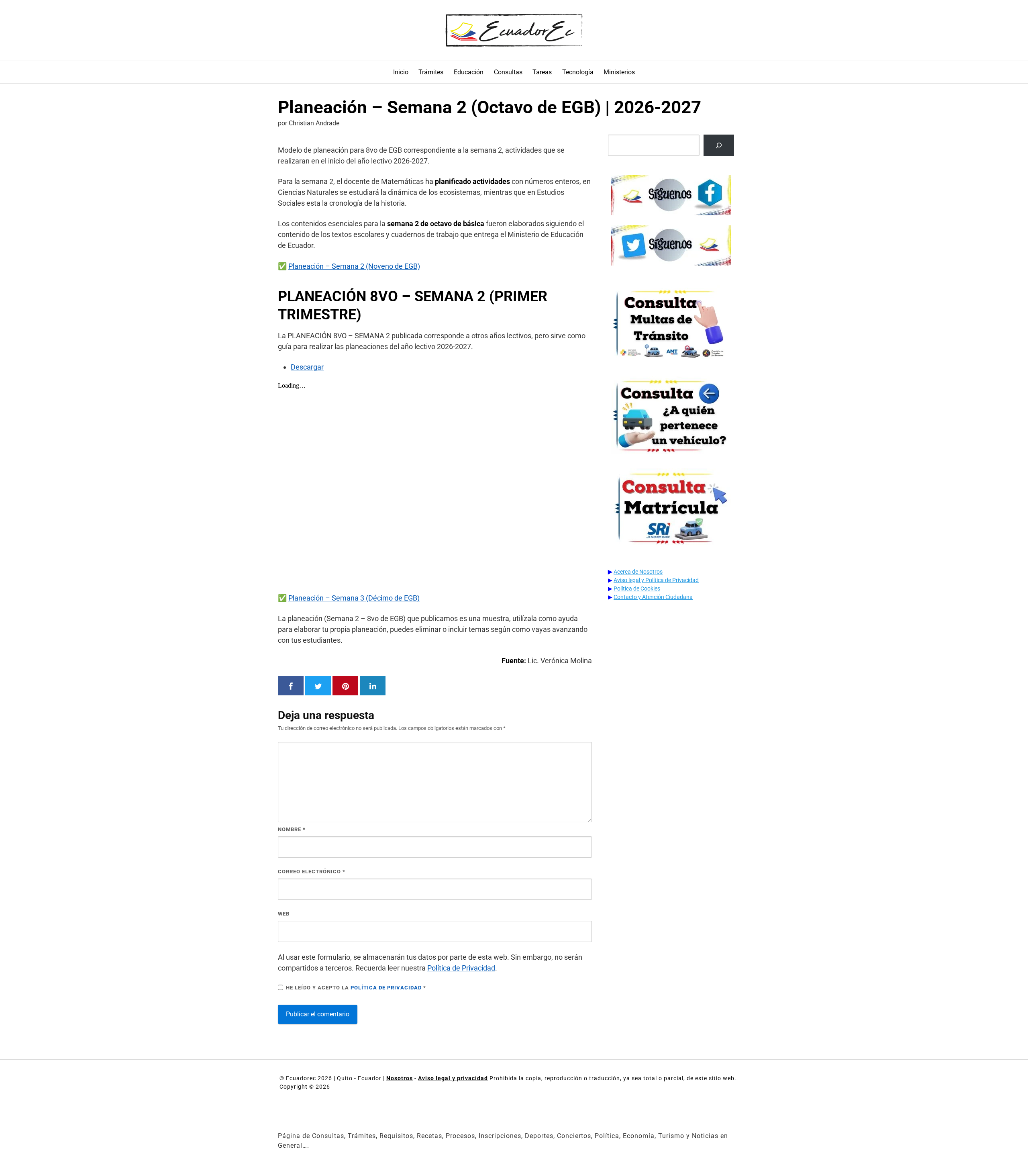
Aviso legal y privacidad (453, 1078)
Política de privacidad (387, 988)
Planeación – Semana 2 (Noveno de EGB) (354, 266)
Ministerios (619, 72)
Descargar (307, 367)
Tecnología (578, 72)
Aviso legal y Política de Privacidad (656, 580)
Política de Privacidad (461, 968)
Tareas (542, 72)
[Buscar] (719, 145)
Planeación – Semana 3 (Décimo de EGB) (354, 598)
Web (284, 914)
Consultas (508, 72)
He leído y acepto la (356, 988)
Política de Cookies (637, 588)
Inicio (400, 72)
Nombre (292, 829)
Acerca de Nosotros (638, 571)
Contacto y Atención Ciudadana (653, 597)
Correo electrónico (311, 872)
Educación (468, 72)
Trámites (430, 72)
